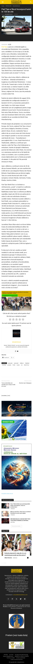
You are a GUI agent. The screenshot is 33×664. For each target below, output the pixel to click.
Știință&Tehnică (9, 14)
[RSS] (16, 599)
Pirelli (14, 365)
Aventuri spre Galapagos (25, 383)
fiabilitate (27, 363)
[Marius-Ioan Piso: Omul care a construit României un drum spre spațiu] (5, 513)
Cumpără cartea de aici (7, 493)
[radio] (10, 319)
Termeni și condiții (11, 658)
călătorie (22, 363)
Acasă (3, 6)
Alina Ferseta (8, 557)
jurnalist (9, 365)
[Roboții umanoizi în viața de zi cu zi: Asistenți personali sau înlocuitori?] (16, 545)
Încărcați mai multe (16, 526)
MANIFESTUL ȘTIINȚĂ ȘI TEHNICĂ (22, 656)
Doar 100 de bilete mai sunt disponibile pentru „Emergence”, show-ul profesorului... (20, 505)
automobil (16, 363)
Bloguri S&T (5, 531)
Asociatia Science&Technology (21, 654)
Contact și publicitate (20, 658)
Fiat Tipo (4, 47)
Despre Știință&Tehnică (8, 656)
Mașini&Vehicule (16, 6)
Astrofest (6, 654)
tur (21, 365)
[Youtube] (17, 351)
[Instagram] (12, 599)
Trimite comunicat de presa (16, 659)
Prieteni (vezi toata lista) (16, 635)
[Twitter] (20, 599)
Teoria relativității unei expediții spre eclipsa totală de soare (8, 384)
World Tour (26, 365)
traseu (18, 365)
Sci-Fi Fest (11, 654)
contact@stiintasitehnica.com (20, 594)
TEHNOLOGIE (8, 6)
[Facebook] (15, 351)
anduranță (10, 363)
